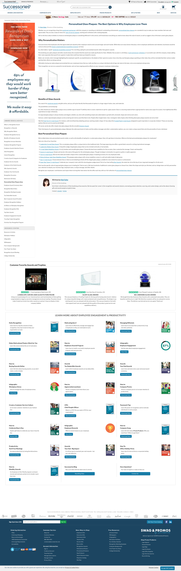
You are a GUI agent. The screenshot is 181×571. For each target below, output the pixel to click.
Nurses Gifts (80, 541)
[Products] (107, 82)
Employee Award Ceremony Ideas (13, 185)
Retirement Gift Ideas (10, 178)
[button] (10, 1)
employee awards (53, 103)
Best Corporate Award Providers (13, 199)
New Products (80, 553)
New (158, 12)
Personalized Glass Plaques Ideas (13, 182)
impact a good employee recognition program (65, 46)
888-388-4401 (48, 539)
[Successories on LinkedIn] (170, 521)
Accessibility (15, 544)
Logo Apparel (145, 542)
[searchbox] (91, 7)
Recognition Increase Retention (12, 141)
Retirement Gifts (81, 537)
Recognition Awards (82, 546)
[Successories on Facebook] (166, 521)
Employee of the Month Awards (12, 165)
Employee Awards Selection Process (14, 148)
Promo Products (105, 12)
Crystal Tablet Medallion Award (49, 149)
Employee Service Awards (11, 161)
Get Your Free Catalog (155, 522)
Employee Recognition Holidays (12, 202)
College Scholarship (9, 256)
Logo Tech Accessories (148, 553)
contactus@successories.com (52, 541)
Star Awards (117, 162)
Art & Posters (135, 12)
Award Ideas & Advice (14, 120)
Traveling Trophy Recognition (12, 219)
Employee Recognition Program (12, 145)
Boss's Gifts (80, 544)
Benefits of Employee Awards (12, 138)
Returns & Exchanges (17, 537)
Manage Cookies (48, 558)
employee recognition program (62, 50)
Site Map (79, 560)
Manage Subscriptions (50, 555)
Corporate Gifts (45, 12)
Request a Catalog (81, 557)
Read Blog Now (79, 473)
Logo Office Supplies (147, 551)
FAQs (13, 532)
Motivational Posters (82, 548)
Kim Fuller (43, 27)
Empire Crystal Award (46, 152)
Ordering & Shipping (17, 535)
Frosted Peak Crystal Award (122, 121)
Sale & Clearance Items (83, 555)
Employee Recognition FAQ (11, 209)
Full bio (65, 191)
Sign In (46, 548)
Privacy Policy (48, 560)
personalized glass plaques (126, 30)
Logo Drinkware (146, 549)
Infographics (7, 239)
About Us (46, 532)
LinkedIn (59, 191)
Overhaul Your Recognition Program (13, 222)
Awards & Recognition (15, 12)
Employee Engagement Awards (12, 215)
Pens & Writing (146, 556)
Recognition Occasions (10, 175)
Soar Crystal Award (46, 159)
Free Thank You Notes (10, 249)
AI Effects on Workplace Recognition (14, 205)
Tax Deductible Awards (10, 195)
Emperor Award (84, 126)
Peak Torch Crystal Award (51, 121)
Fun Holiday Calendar (115, 541)
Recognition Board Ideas (10, 188)
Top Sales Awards (9, 212)
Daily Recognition (9, 151)
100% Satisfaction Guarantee (19, 539)
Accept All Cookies (167, 568)
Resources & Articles (9, 232)
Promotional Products (83, 551)
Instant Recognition (9, 155)
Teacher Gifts (80, 539)
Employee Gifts (75, 12)
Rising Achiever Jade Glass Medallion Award (53, 157)
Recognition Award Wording (11, 252)
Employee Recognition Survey (12, 134)
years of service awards (72, 32)
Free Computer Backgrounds (12, 245)
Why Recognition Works (10, 131)
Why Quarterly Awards (10, 168)
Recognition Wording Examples (12, 192)
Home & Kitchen (146, 544)
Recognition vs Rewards (10, 128)
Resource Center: (12, 228)
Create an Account (49, 551)
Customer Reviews (49, 535)
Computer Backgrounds (115, 546)
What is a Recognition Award (12, 124)
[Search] (110, 7)
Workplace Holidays (9, 235)
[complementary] (90, 17)
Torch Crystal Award (46, 154)
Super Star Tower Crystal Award (49, 162)
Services (173, 12)
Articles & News (113, 532)
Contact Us (135, 473)
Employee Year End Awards (11, 172)
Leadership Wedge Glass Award (49, 147)
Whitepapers (7, 242)
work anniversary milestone (137, 53)
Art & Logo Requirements (18, 541)
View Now (124, 352)
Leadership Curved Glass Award (49, 144)
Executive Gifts (81, 535)
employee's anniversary (69, 30)
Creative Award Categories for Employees (15, 158)
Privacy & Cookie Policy (72, 567)
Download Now (15, 333)
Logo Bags (144, 547)
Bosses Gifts (13, 436)
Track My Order (48, 553)
